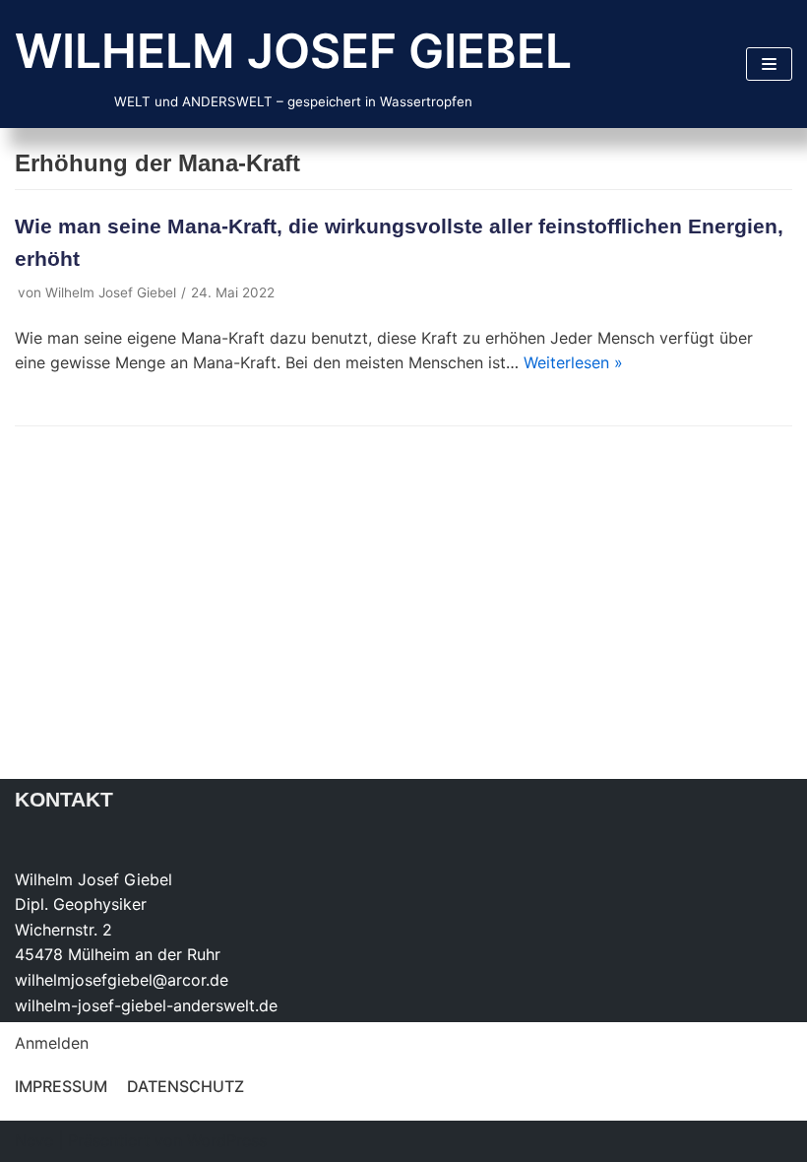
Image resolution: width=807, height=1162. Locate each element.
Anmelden (52, 1043)
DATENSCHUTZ (185, 1086)
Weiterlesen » (573, 362)
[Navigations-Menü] (769, 64)
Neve (34, 1140)
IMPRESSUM (61, 1086)
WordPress (227, 1140)
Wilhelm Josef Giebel (110, 292)
